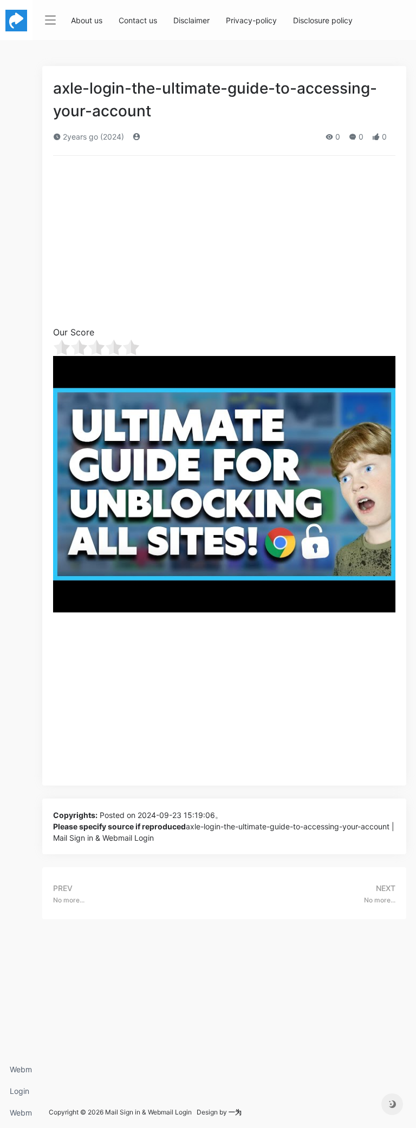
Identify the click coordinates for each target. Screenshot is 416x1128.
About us (86, 20)
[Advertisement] (224, 244)
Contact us (138, 20)
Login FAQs (19, 1094)
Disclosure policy (323, 20)
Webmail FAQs (21, 1116)
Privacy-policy (251, 20)
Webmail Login (21, 1072)
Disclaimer (191, 20)
